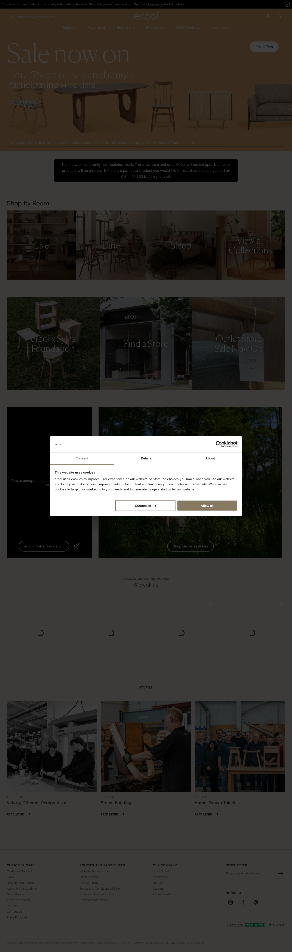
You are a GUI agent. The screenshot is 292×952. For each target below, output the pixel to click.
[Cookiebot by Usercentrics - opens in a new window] (218, 444)
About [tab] (210, 458)
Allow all (207, 505)
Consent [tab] (81, 458)
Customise (143, 505)
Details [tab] (146, 458)
